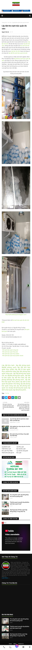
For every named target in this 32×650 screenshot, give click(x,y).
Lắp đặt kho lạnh (6, 447)
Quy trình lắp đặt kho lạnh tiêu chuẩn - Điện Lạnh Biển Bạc (19, 419)
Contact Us (21, 643)
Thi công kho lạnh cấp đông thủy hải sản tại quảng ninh (19, 495)
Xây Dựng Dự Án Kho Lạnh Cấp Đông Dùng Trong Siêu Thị (18, 510)
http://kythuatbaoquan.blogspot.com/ (16, 314)
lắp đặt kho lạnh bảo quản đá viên (17, 53)
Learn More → (6, 578)
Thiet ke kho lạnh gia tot (8, 452)
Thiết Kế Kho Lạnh (6, 448)
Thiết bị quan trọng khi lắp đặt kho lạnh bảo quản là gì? (19, 503)
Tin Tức (9, 22)
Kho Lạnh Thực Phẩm (7, 450)
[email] (23, 647)
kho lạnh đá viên (24, 45)
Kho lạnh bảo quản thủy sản (10, 352)
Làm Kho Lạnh (20, 447)
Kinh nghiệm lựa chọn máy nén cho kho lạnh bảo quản (20, 427)
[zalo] (10, 647)
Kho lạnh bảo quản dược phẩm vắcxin (12, 355)
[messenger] (17, 647)
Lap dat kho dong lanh (22, 450)
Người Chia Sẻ (5, 32)
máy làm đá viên (15, 51)
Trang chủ (4, 22)
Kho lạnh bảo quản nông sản (10, 350)
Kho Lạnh (18, 452)
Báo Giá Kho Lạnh (21, 448)
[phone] (4, 647)
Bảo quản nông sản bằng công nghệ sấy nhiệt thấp (19, 434)
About (15, 643)
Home (10, 643)
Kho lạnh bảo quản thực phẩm (10, 353)
